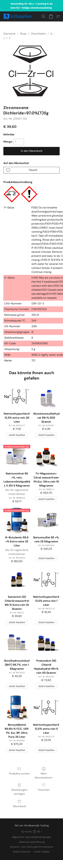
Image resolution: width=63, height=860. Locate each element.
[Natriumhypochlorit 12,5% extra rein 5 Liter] (46, 707)
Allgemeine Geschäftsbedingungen (31, 837)
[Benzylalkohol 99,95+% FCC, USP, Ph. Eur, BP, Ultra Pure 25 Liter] (16, 707)
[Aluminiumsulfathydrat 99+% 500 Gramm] (46, 396)
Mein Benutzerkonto (43, 775)
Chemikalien (38, 33)
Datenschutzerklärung (31, 842)
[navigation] (31, 831)
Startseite (9, 33)
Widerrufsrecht (22, 851)
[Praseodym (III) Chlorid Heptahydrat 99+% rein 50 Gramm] (46, 643)
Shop (23, 33)
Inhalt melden (42, 851)
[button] (18, 16)
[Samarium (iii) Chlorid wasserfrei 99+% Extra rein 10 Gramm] (16, 579)
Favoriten (43, 790)
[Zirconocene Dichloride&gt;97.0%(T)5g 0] (31, 72)
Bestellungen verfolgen (19, 792)
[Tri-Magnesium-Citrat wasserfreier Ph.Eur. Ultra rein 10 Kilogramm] (46, 456)
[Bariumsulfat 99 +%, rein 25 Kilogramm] (46, 520)
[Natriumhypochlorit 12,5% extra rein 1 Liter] (46, 579)
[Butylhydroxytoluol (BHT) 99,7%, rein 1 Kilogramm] (16, 643)
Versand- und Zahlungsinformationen (31, 846)
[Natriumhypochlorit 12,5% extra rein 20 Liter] (16, 396)
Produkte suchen (19, 773)
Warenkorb (19, 806)
